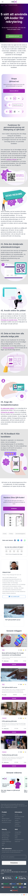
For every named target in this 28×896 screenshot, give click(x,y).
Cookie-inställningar (6, 841)
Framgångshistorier (19, 839)
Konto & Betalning (6, 832)
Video (16, 837)
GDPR (3, 843)
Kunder (4, 533)
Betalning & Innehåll (19, 816)
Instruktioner (17, 834)
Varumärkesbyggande (20, 533)
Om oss (16, 814)
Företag (11, 533)
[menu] (2, 2)
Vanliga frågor (18, 832)
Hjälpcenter (17, 841)
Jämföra (16, 820)
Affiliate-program (5, 818)
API (3, 816)
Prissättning (17, 818)
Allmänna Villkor (5, 835)
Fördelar (4, 814)
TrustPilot (17, 824)
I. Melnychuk (6, 660)
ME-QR (2, 5)
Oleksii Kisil (6, 572)
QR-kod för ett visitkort (7, 412)
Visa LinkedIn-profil (14, 596)
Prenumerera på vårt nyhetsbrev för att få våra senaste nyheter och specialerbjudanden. (12, 851)
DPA (3, 845)
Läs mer (14, 664)
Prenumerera (14, 863)
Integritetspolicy (5, 834)
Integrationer (18, 822)
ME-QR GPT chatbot (6, 820)
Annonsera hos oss (6, 822)
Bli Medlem (14, 508)
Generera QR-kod (14, 90)
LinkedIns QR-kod (11, 159)
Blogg (6, 5)
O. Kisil (4, 694)
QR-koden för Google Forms (9, 320)
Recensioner (18, 826)
